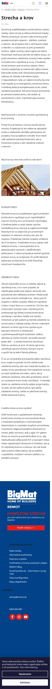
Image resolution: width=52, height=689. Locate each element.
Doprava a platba (18, 558)
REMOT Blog (15, 566)
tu (36, 667)
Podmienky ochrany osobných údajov (28, 562)
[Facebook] (12, 617)
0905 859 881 (15, 609)
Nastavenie (25, 674)
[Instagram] (19, 617)
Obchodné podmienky (20, 554)
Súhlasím (25, 682)
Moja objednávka (18, 581)
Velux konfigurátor (18, 577)
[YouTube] (26, 617)
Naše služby (15, 550)
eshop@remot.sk (18, 597)
